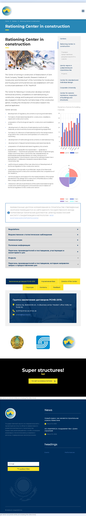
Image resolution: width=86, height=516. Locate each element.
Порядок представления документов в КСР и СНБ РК (68, 55)
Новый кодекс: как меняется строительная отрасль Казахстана (61, 419)
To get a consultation (41, 381)
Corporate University (68, 88)
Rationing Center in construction (67, 45)
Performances (70, 452)
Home (7, 21)
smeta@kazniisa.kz (23, 315)
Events (47, 452)
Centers (63, 39)
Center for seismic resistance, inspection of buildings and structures (68, 96)
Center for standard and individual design (69, 81)
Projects (64, 73)
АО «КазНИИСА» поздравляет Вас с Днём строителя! (61, 430)
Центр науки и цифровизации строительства (66, 68)
